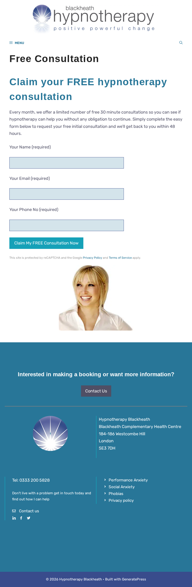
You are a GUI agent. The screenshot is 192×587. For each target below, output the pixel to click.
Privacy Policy (92, 257)
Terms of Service (120, 257)
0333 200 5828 (34, 480)
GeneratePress (134, 579)
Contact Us (96, 391)
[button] (181, 43)
